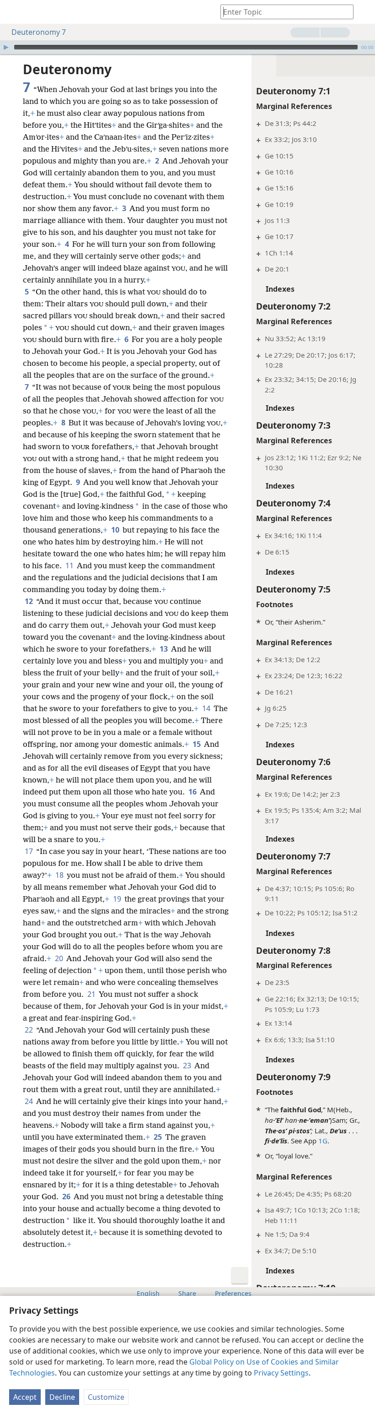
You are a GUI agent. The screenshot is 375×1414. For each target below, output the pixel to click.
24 (29, 1101)
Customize (106, 1397)
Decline (62, 1397)
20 (59, 958)
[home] (14, 12)
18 (60, 875)
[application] (187, 47)
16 (193, 792)
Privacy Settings (281, 1373)
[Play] (6, 47)
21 (92, 994)
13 (164, 649)
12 (29, 601)
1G (322, 1140)
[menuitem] (14, 12)
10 (116, 530)
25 (158, 1137)
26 (67, 1196)
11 (70, 565)
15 (197, 744)
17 (29, 851)
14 (207, 708)
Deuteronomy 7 (38, 32)
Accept (25, 1397)
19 (118, 899)
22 (29, 1030)
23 (188, 1065)
